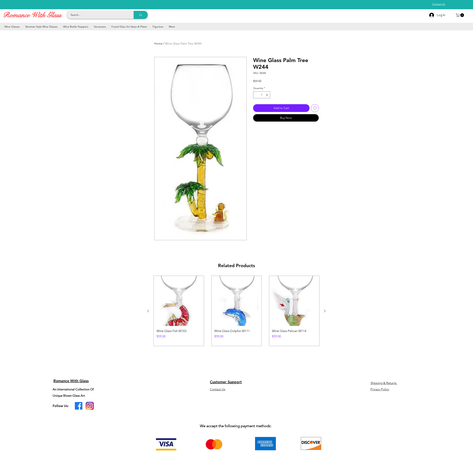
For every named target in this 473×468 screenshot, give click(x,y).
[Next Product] (325, 311)
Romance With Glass (32, 15)
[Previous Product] (148, 311)
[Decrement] (256, 95)
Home (158, 43)
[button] (460, 15)
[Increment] (267, 95)
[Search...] (141, 15)
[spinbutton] (261, 95)
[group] (236, 310)
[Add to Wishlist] (315, 108)
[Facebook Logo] (78, 406)
